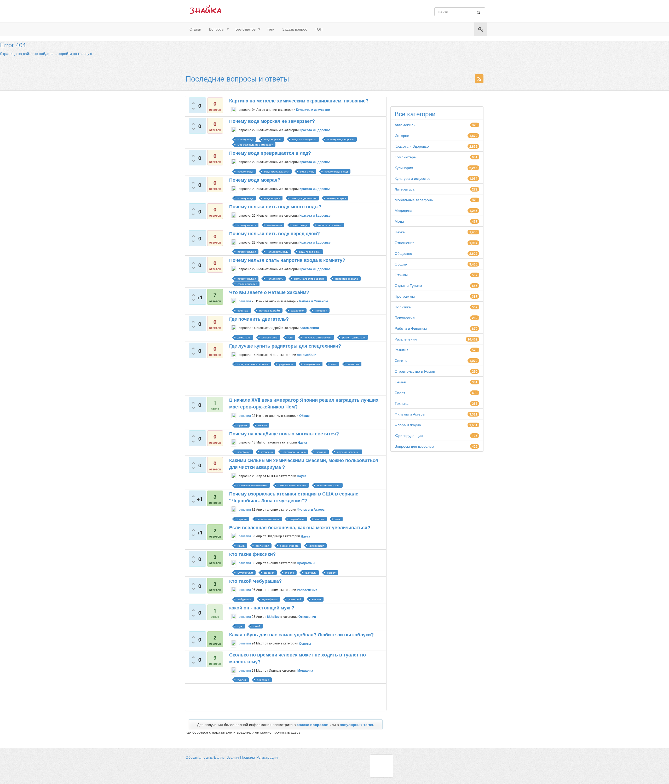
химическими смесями (292, 485)
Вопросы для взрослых (414, 446)
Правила (247, 757)
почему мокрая (336, 198)
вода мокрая (272, 198)
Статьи (195, 29)
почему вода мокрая (303, 198)
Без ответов (245, 29)
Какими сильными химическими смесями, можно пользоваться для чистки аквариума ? (303, 463)
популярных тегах (356, 724)
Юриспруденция (409, 435)
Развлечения (406, 339)
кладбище (244, 452)
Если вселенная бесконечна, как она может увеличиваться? (299, 527)
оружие (242, 425)
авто (334, 364)
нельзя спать (275, 278)
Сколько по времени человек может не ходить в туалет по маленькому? (297, 658)
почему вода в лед (336, 171)
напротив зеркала (346, 278)
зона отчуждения (268, 519)
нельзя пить (274, 225)
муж (240, 626)
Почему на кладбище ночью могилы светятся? (284, 433)
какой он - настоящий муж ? (261, 607)
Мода (399, 221)
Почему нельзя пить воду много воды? (275, 206)
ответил (245, 301)
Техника (401, 403)
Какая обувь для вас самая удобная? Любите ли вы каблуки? (301, 634)
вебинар (243, 310)
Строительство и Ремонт (416, 371)
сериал (242, 519)
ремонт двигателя (353, 337)
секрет (331, 572)
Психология (405, 317)
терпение (263, 680)
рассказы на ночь (294, 452)
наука (241, 545)
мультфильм (245, 572)
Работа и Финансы (411, 328)
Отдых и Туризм (408, 285)
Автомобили (405, 124)
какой (256, 626)
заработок (297, 310)
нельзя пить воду (277, 251)
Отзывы (401, 274)
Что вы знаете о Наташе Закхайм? (269, 292)
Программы (405, 296)
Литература (404, 189)
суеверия (267, 452)
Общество (403, 253)
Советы (401, 360)
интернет (321, 310)
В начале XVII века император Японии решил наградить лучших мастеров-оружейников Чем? (303, 403)
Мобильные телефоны (414, 199)
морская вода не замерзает (255, 144)
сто (291, 337)
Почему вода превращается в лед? (270, 152)
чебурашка (244, 599)
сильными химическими (252, 485)
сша (337, 519)
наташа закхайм (269, 310)
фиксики (269, 572)
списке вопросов (312, 724)
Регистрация (267, 757)
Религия (401, 349)
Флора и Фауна (408, 424)
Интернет (403, 135)
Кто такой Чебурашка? (255, 581)
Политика (403, 306)
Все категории (415, 113)
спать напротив (247, 284)
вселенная (262, 545)
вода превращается (276, 171)
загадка (321, 452)
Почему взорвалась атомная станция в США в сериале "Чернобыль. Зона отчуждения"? (293, 497)
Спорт (400, 392)
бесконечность (289, 545)
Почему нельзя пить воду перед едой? (274, 233)
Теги (270, 29)
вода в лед (307, 171)
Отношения (404, 242)
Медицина (403, 210)
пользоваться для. (328, 485)
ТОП (318, 29)
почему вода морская (340, 139)
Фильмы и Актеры (410, 414)
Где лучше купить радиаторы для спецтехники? (285, 345)
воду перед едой (309, 251)
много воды (300, 225)
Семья (400, 381)
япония (262, 425)
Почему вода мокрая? (254, 179)
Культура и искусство (412, 178)
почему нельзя (247, 225)
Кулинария (404, 167)
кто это (289, 572)
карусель (310, 572)
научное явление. (348, 452)
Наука (400, 231)
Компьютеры (406, 156)
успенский (295, 599)
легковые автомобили (317, 337)
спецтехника (312, 364)
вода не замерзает (304, 139)
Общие (401, 264)
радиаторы (286, 364)
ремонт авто (270, 337)
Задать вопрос (294, 29)
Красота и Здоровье (412, 146)
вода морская (272, 139)
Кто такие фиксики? (252, 554)
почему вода (245, 139)
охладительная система (253, 364)
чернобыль (297, 519)
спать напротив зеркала (309, 278)
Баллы (219, 757)
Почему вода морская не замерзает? (272, 121)
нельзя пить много (330, 225)
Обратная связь (199, 757)
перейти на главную (75, 53)
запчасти (353, 364)
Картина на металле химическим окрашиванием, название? (298, 100)
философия (316, 545)
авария (319, 519)
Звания (233, 757)
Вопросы (216, 29)
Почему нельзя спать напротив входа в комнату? (287, 260)
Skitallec (273, 616)
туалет (242, 680)
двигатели (244, 337)
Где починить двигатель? (259, 318)
